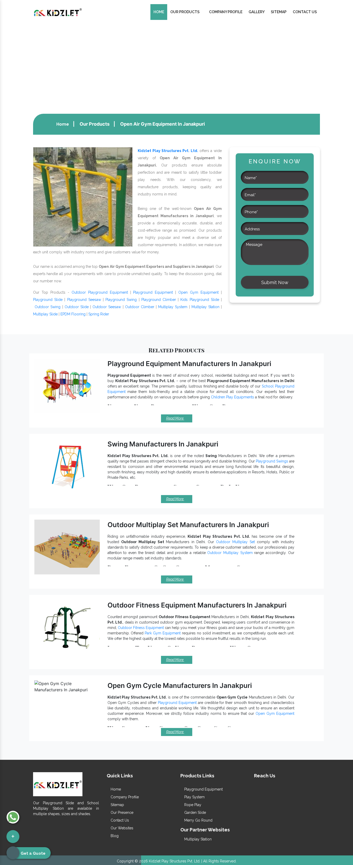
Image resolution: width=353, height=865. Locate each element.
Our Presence (121, 812)
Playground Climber (158, 300)
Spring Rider (98, 314)
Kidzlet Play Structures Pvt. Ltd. (168, 151)
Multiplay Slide (45, 314)
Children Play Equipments (232, 397)
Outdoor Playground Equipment (100, 292)
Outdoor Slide (77, 307)
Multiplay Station (205, 307)
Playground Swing (121, 300)
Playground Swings (272, 461)
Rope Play (192, 805)
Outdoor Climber (139, 307)
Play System (194, 797)
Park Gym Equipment (163, 633)
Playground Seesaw (84, 300)
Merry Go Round (197, 820)
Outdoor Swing (47, 307)
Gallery (257, 12)
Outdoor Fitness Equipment (141, 628)
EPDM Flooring (73, 314)
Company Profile (225, 12)
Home (159, 12)
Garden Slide (194, 812)
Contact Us (305, 12)
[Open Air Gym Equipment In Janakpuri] (83, 196)
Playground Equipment (153, 292)
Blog (114, 836)
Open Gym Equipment (198, 292)
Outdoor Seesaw (107, 307)
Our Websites (121, 828)
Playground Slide (48, 300)
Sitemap (279, 12)
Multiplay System (172, 307)
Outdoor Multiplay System (229, 553)
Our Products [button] (185, 12)
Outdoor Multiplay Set (235, 542)
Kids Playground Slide (199, 300)
